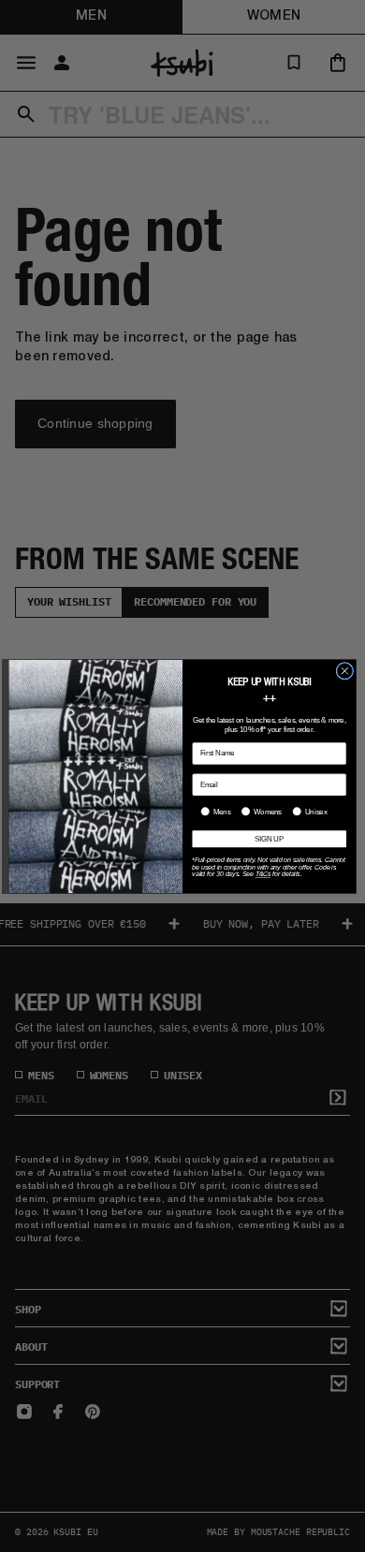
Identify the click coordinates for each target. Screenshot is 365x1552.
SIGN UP (269, 838)
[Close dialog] (345, 671)
